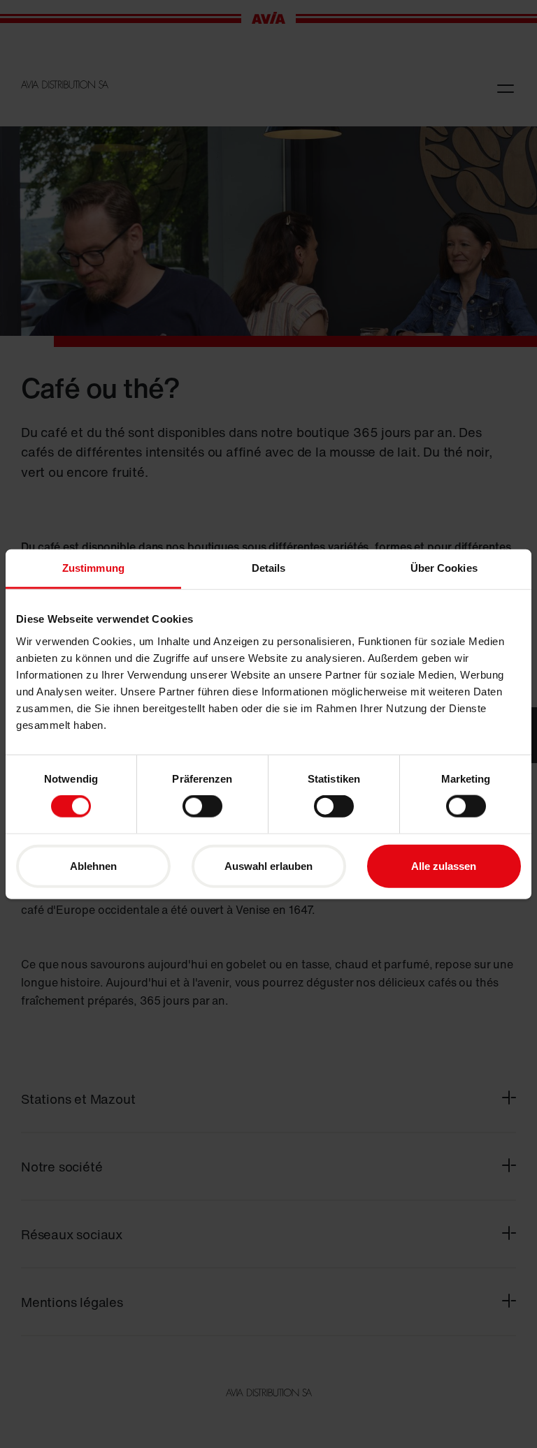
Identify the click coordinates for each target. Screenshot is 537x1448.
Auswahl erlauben (268, 865)
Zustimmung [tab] (93, 568)
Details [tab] (269, 568)
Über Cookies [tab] (444, 568)
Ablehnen (93, 865)
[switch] (202, 806)
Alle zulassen (443, 865)
